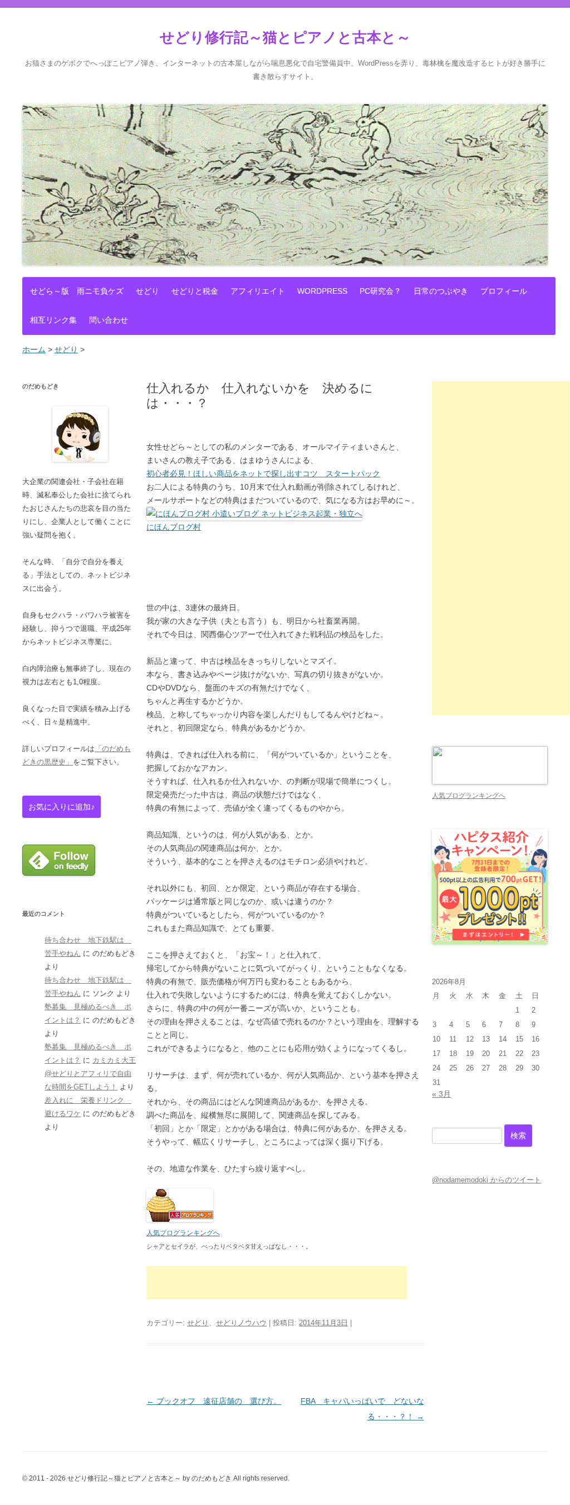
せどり (147, 291)
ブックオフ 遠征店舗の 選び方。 (213, 1401)
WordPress (322, 291)
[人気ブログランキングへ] (179, 1219)
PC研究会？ (380, 291)
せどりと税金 (194, 291)
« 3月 (441, 1093)
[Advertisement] (276, 1282)
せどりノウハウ (241, 1323)
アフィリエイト (257, 291)
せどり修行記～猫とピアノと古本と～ (285, 37)
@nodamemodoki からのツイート (486, 1180)
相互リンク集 (53, 319)
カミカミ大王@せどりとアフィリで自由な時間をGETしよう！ (90, 1073)
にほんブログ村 (173, 526)
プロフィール (503, 291)
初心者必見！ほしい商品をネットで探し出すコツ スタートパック (263, 473)
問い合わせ (108, 319)
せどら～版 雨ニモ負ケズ (77, 291)
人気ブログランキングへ (183, 1233)
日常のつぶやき (441, 291)
